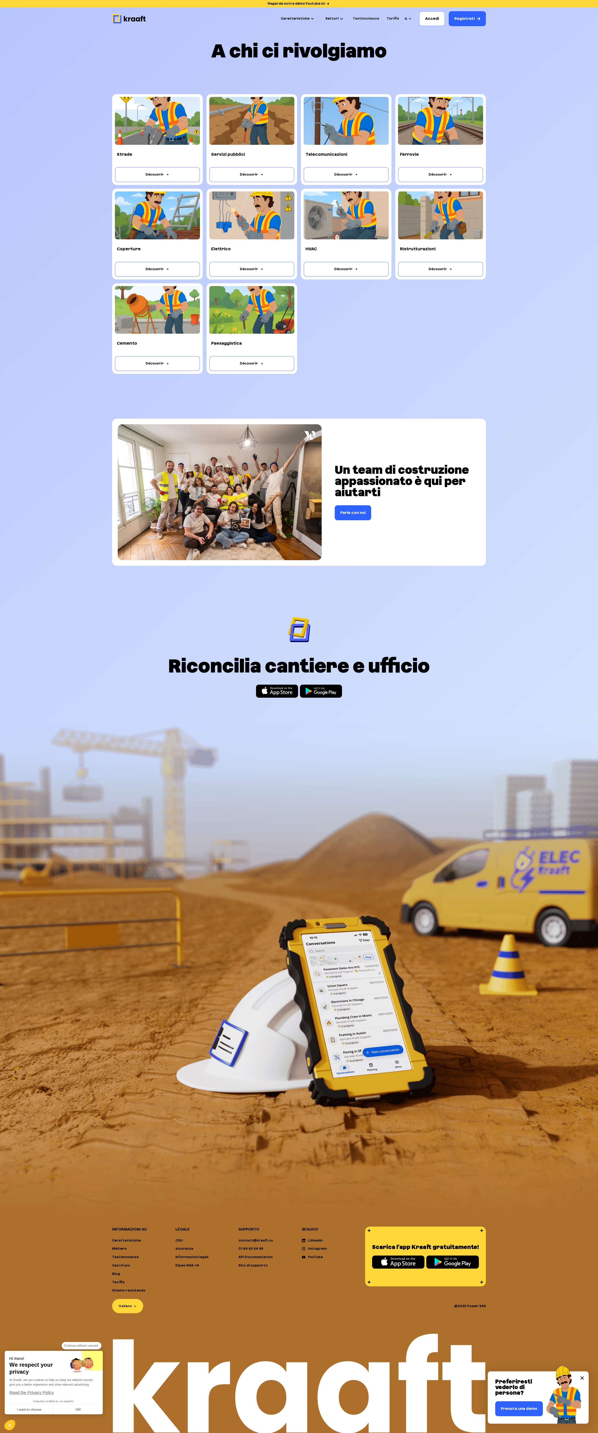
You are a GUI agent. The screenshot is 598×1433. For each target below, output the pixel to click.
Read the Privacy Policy (31, 1392)
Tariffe (393, 18)
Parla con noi (353, 512)
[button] (297, 19)
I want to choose (29, 1409)
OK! (78, 1409)
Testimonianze (366, 18)
